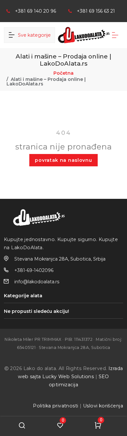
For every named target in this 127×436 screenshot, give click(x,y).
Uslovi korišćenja (103, 406)
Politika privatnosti (55, 406)
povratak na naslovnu (63, 160)
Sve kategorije (33, 35)
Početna (63, 73)
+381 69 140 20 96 (35, 11)
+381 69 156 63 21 (96, 11)
